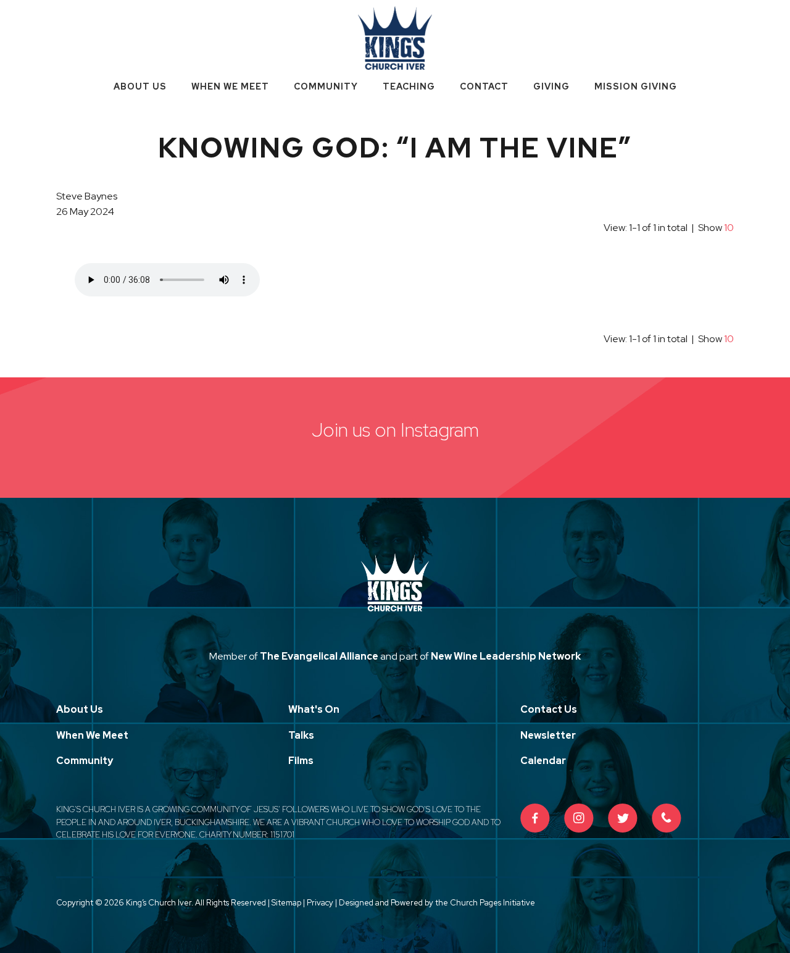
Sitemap (286, 902)
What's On (313, 709)
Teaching (409, 86)
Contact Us (548, 709)
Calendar (543, 760)
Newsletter (548, 735)
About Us (140, 86)
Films (301, 760)
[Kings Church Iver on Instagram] (579, 818)
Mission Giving (635, 86)
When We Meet (230, 86)
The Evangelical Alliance (319, 656)
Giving (551, 86)
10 (729, 227)
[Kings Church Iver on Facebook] (535, 818)
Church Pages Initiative (492, 902)
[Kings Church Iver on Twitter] (623, 818)
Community (326, 86)
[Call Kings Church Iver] (666, 818)
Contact (484, 86)
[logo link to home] (395, 36)
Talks (301, 735)
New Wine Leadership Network (506, 656)
